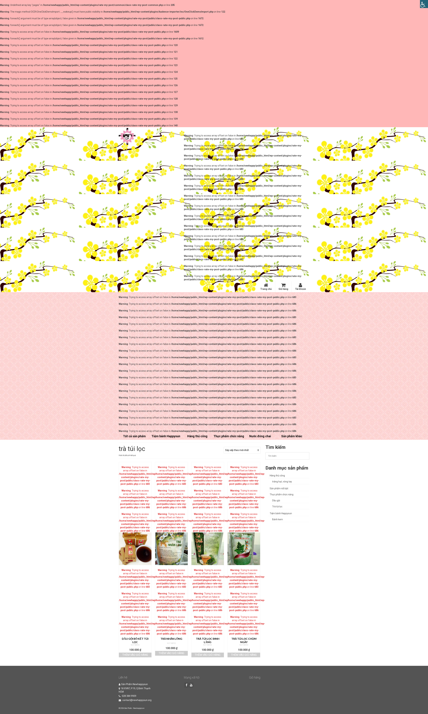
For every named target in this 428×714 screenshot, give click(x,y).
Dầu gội (276, 500)
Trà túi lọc (277, 506)
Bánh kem (277, 519)
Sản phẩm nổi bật (279, 488)
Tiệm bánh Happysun (281, 513)
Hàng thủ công (277, 475)
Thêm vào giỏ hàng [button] (135, 654)
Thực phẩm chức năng (281, 494)
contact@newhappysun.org (136, 700)
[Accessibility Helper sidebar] (424, 4)
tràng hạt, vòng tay (282, 481)
